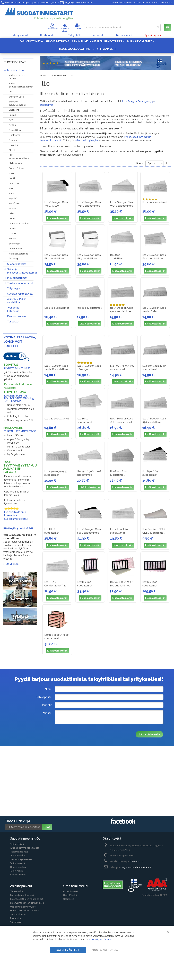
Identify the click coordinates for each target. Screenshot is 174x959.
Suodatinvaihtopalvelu (20, 293)
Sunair (12, 238)
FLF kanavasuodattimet (19, 157)
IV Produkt (14, 183)
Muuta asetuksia (105, 950)
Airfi (11, 120)
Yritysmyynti (14, 288)
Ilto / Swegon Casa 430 (135, 101)
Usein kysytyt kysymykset (23, 906)
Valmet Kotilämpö (18, 253)
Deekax (13, 140)
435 (151, 101)
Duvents (13, 145)
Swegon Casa (16, 96)
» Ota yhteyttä (11, 563)
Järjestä (139, 163)
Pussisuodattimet (17, 278)
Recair (12, 233)
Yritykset (98, 35)
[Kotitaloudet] (20, 588)
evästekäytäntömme (100, 939)
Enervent (14, 110)
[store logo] (39, 14)
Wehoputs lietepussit (13, 309)
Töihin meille (16, 870)
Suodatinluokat (18, 914)
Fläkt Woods (15, 163)
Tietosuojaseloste (19, 851)
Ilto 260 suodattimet (89, 307)
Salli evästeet (68, 950)
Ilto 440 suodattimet (154, 202)
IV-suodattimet (59, 75)
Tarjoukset (13, 321)
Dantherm (14, 135)
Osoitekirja (68, 898)
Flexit (12, 150)
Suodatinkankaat (16, 264)
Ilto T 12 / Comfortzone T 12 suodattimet (55, 585)
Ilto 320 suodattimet (56, 418)
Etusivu (43, 75)
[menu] (87, 45)
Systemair (14, 243)
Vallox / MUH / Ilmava (17, 77)
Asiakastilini (52, 29)
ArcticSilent (15, 130)
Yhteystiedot (20, 35)
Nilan (12, 218)
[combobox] (122, 27)
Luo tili (78, 29)
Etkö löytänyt (11, 528)
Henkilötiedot (70, 895)
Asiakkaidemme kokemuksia (24, 847)
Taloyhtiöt (74, 35)
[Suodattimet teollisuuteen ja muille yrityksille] (20, 624)
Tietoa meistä (124, 35)
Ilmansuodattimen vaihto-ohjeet (26, 898)
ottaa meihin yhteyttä (86, 140)
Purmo (12, 228)
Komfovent (15, 203)
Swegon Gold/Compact (17, 103)
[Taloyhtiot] (20, 606)
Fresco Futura (16, 168)
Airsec (12, 125)
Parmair (13, 115)
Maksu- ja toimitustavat (22, 895)
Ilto (10, 91)
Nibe (11, 213)
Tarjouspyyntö (17, 863)
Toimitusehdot (17, 855)
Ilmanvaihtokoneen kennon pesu (27, 902)
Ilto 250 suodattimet (56, 307)
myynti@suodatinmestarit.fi (78, 2)
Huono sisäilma (18, 866)
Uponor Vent (15, 248)
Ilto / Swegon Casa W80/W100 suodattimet (56, 206)
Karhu (12, 193)
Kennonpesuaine (16, 316)
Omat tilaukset (70, 891)
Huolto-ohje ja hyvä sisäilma (24, 910)
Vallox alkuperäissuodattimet (21, 85)
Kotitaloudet (47, 35)
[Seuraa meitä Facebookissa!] (123, 822)
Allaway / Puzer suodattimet (16, 301)
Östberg (13, 258)
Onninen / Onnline (19, 223)
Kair (11, 188)
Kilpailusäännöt (18, 874)
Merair (12, 208)
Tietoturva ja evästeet (21, 859)
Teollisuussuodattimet (20, 283)
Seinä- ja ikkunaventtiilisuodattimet (22, 271)
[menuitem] (31, 41)
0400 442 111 (37, 2)
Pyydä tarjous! (153, 35)
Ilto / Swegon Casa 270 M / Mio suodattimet (154, 311)
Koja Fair (13, 198)
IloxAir (12, 178)
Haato (12, 173)
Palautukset (16, 918)
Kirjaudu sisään (65, 30)
